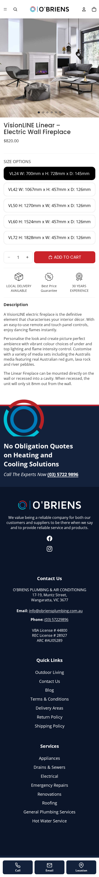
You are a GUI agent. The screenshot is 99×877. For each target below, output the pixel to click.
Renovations (49, 794)
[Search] (15, 9)
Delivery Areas (49, 708)
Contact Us (49, 681)
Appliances (49, 758)
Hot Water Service (49, 821)
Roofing (49, 803)
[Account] (84, 9)
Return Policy (49, 717)
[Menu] (5, 9)
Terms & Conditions (49, 699)
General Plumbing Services (49, 812)
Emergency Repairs (49, 785)
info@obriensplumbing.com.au (56, 610)
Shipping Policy (49, 726)
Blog (49, 690)
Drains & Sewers (49, 767)
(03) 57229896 (56, 619)
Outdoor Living (49, 672)
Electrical (49, 776)
